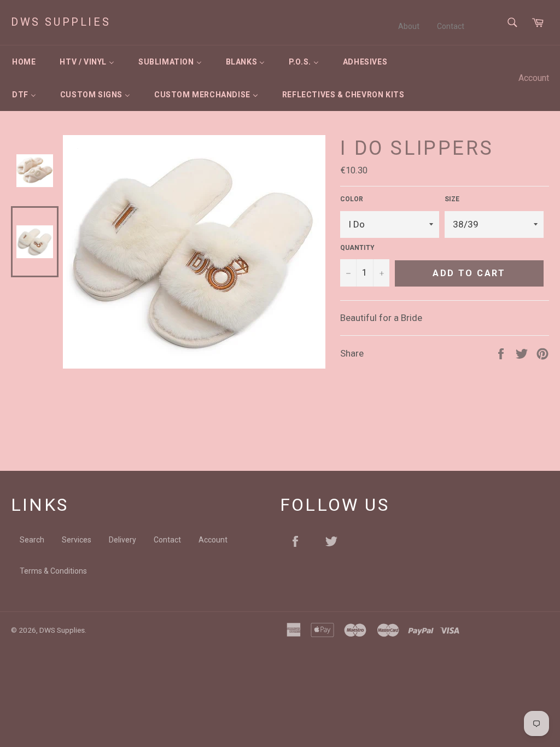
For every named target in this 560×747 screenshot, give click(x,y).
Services (76, 539)
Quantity (357, 248)
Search (32, 539)
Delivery (122, 539)
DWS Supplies (60, 21)
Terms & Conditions (53, 571)
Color (351, 199)
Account (533, 78)
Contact (450, 26)
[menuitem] (24, 61)
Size (452, 199)
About (408, 26)
